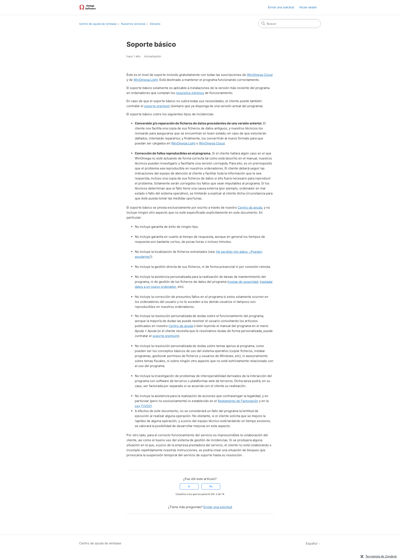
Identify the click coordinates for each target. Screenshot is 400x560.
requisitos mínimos (190, 93)
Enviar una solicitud (281, 7)
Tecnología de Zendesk (381, 556)
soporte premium (157, 106)
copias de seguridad (243, 282)
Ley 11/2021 (143, 406)
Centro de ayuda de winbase (98, 23)
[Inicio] (88, 7)
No (210, 486)
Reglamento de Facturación (238, 401)
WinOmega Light (146, 80)
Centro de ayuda (250, 207)
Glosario (155, 23)
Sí (189, 486)
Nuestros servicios (133, 23)
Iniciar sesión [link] (308, 7)
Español (312, 543)
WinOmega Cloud (259, 75)
